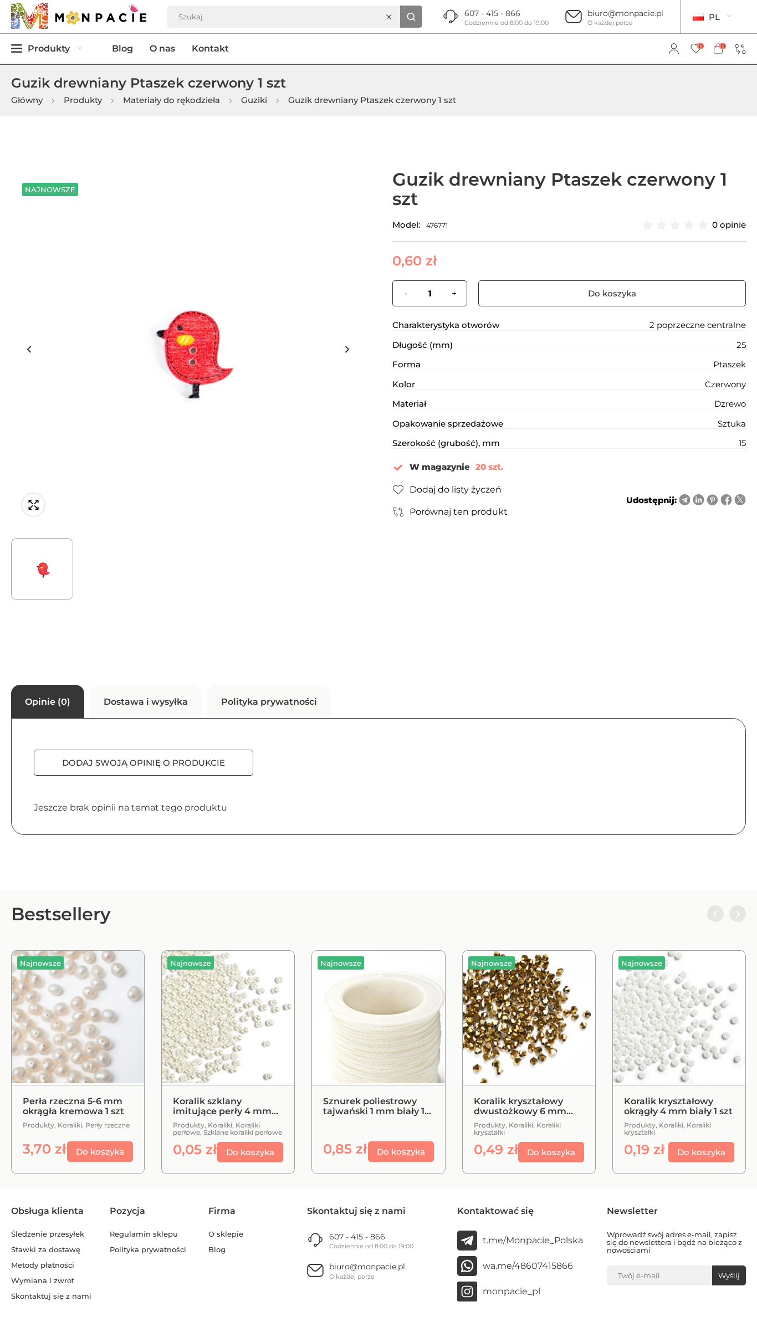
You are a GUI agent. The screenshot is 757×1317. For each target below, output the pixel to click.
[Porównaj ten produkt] (122, 973)
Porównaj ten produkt (459, 511)
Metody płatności (42, 1265)
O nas (162, 49)
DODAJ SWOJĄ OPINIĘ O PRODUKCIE (143, 762)
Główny (27, 100)
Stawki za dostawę (45, 1249)
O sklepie (225, 1234)
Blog (122, 49)
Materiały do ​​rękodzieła (171, 100)
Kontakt (210, 49)
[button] (28, 349)
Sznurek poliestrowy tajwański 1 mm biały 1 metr (373, 1106)
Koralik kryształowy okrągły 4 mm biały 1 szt (678, 1106)
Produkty (83, 100)
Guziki (254, 100)
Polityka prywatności (148, 1249)
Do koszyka (612, 293)
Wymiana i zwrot (42, 1280)
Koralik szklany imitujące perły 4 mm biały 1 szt (222, 1106)
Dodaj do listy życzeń (456, 489)
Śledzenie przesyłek (47, 1234)
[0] (696, 49)
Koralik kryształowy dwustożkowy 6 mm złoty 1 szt (520, 1106)
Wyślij (729, 1275)
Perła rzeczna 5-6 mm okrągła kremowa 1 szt (73, 1106)
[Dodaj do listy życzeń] (122, 1001)
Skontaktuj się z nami (51, 1296)
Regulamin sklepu (144, 1234)
